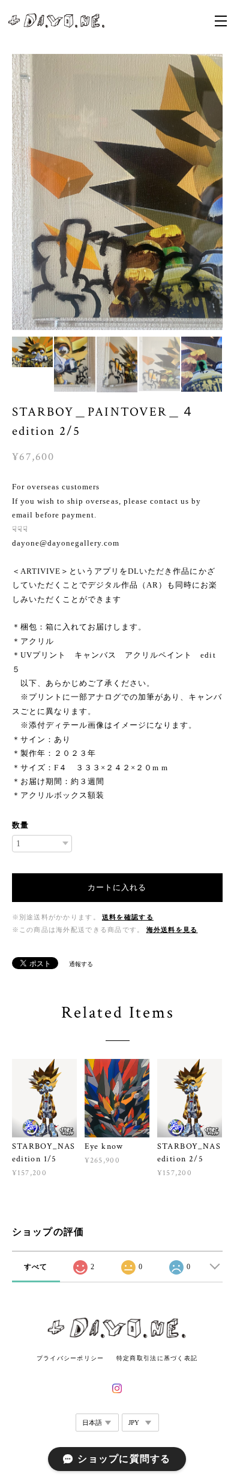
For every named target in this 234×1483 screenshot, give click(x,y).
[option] (117, 192)
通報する (81, 964)
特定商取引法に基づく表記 (156, 1358)
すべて (36, 1267)
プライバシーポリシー (70, 1358)
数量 (20, 825)
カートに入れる (117, 887)
